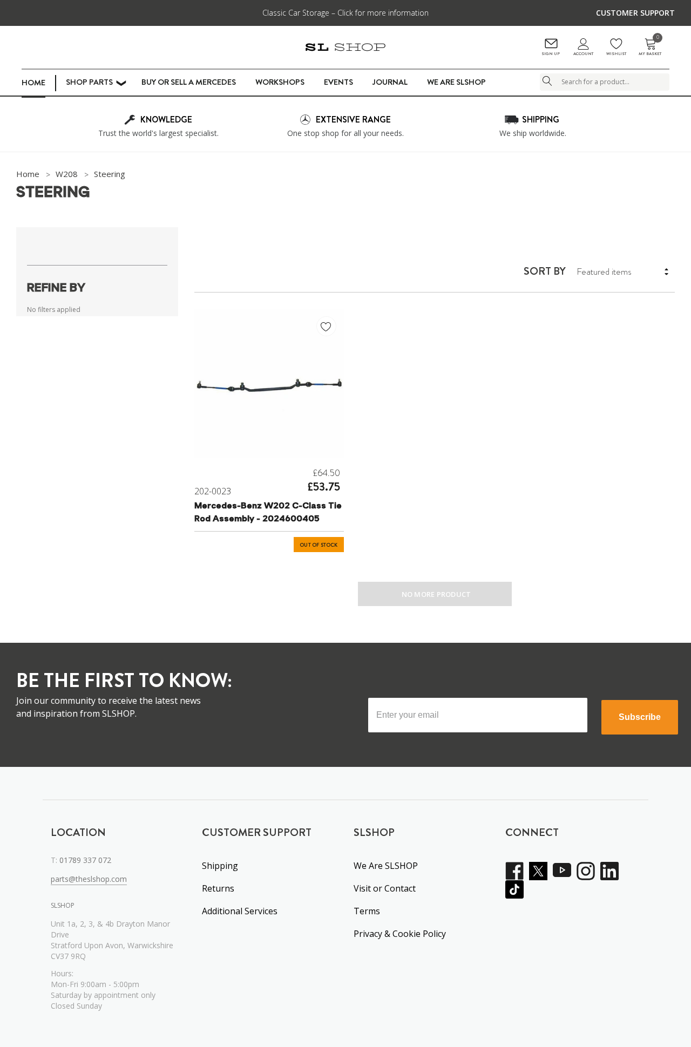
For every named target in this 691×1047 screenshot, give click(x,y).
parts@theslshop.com (89, 879)
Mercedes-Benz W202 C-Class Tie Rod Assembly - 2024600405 (268, 513)
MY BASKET (650, 47)
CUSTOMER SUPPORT (635, 13)
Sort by (545, 271)
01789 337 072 (85, 860)
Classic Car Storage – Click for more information (345, 13)
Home (33, 83)
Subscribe (640, 717)
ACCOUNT (583, 54)
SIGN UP (550, 54)
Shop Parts (89, 82)
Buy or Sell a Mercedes (188, 82)
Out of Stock (318, 545)
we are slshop (456, 82)
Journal (390, 82)
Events (338, 82)
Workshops (279, 82)
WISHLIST (616, 54)
